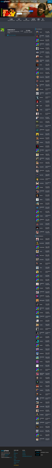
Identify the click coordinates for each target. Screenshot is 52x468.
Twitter (23, 453)
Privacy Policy (16, 462)
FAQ (14, 451)
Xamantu (6, 455)
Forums (17, 1)
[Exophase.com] (6, 2)
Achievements (19, 13)
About (15, 456)
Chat (36, 1)
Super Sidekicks (22, 11)
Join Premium (16, 465)
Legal (15, 459)
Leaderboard (27, 1)
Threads (23, 451)
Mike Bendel (7, 454)
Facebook (24, 454)
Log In (50, 1)
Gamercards (22, 1)
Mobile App (16, 453)
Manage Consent (17, 460)
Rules (15, 454)
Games (13, 1)
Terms (15, 463)
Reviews (32, 1)
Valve (11, 457)
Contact (15, 457)
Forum (29, 13)
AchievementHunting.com (27, 456)
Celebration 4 (11, 30)
